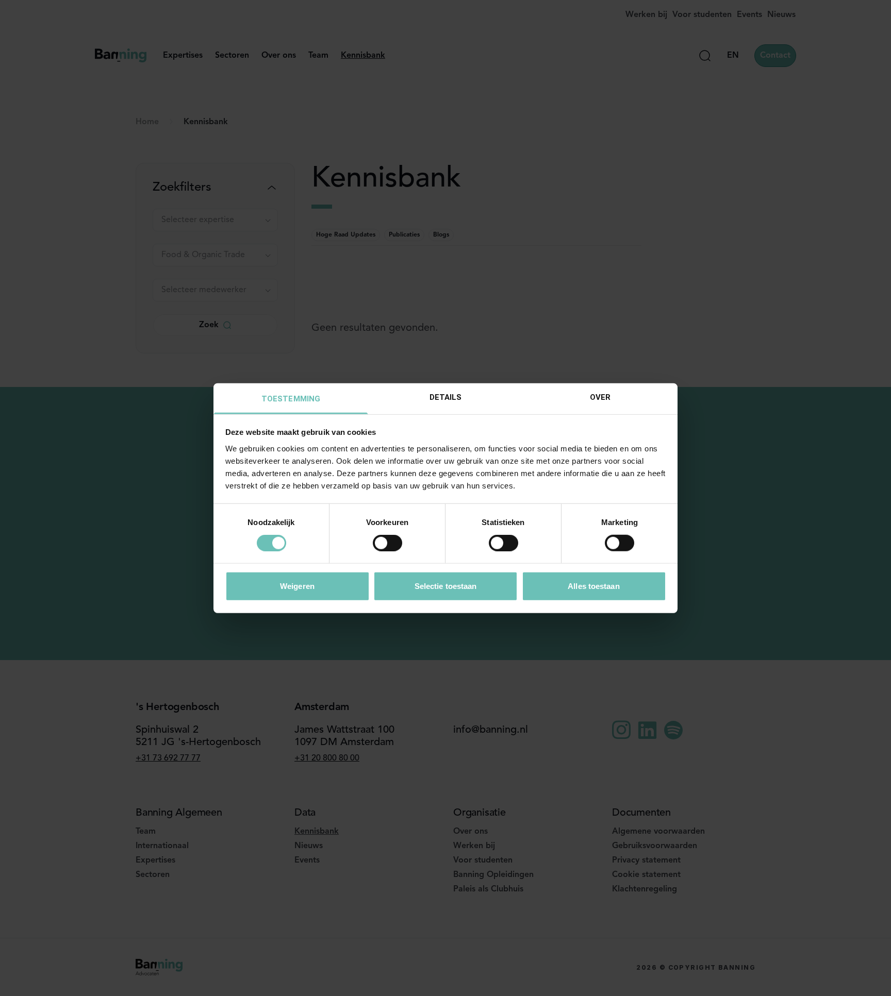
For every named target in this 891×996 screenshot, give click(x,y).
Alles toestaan (593, 585)
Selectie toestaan (446, 585)
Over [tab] (600, 396)
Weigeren (297, 585)
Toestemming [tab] (290, 398)
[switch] (387, 543)
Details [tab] (446, 396)
